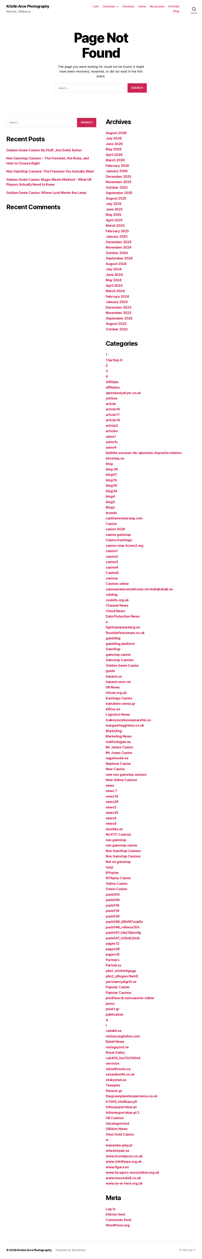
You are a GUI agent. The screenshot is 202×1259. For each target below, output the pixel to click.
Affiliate (112, 382)
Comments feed (118, 1220)
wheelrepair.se (117, 1151)
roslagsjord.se (117, 1047)
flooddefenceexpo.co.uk (125, 633)
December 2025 (118, 177)
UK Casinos (115, 1118)
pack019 (112, 911)
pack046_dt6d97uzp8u (124, 922)
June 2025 (114, 209)
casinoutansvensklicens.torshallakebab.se (139, 589)
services (112, 1063)
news (110, 785)
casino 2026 (115, 529)
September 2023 (119, 318)
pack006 (113, 900)
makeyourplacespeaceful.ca (128, 720)
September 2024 (119, 258)
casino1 (112, 551)
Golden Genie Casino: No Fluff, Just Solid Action (44, 150)
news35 (112, 813)
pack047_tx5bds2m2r (123, 938)
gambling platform (120, 644)
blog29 (111, 486)
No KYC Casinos (118, 834)
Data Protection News (123, 616)
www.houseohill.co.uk (123, 1178)
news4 (111, 818)
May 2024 (114, 280)
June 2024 (114, 275)
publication (114, 1014)
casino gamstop (118, 535)
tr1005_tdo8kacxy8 (121, 1102)
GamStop (113, 649)
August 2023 (116, 324)
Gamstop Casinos (120, 660)
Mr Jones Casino (119, 753)
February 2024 (117, 297)
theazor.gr (114, 1091)
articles (112, 431)
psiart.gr (113, 1009)
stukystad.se (116, 1080)
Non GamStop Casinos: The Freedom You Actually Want (50, 171)
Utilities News (117, 1129)
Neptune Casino (118, 764)
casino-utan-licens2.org (124, 546)
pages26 (113, 949)
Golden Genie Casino (122, 666)
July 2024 (114, 269)
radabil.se (114, 1031)
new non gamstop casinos (126, 775)
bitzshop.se (115, 458)
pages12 (112, 943)
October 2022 (117, 329)
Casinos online (117, 584)
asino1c (112, 442)
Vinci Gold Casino (120, 1134)
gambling (113, 638)
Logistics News (118, 714)
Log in (110, 1209)
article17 (113, 415)
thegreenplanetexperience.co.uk (131, 1096)
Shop (176, 11)
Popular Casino (118, 987)
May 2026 (114, 149)
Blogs (110, 507)
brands (111, 513)
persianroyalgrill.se (121, 982)
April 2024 (114, 286)
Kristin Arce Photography (27, 6)
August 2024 (116, 264)
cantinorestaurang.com (124, 518)
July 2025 (114, 204)
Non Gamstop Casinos (123, 856)
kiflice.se (113, 709)
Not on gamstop (118, 862)
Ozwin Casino (116, 889)
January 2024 (117, 302)
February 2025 (117, 231)
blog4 (110, 496)
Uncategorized (117, 1123)
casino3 (112, 562)
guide (110, 671)
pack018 (112, 905)
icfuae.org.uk (116, 693)
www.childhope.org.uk (124, 1162)
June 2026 (114, 144)
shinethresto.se (118, 1069)
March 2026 (115, 160)
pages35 (113, 954)
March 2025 (115, 226)
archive (111, 398)
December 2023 (118, 307)
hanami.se (114, 676)
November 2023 (118, 313)
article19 (113, 420)
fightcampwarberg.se (123, 627)
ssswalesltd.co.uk (120, 1074)
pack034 (113, 916)
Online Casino (117, 884)
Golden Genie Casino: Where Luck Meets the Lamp (46, 193)
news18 (112, 796)
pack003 (113, 894)
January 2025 (117, 236)
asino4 (111, 447)
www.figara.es (117, 1167)
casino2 (112, 556)
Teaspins (113, 1085)
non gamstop (116, 840)
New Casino (115, 769)
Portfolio (173, 6)
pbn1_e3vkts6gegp (121, 971)
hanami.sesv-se (118, 682)
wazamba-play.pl (119, 1145)
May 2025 (113, 215)
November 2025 (118, 182)
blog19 (111, 480)
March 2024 (115, 291)
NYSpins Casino (118, 878)
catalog (112, 595)
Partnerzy (113, 965)
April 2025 (114, 220)
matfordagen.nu (118, 742)
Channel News (117, 605)
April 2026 (114, 155)
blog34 (111, 491)
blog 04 (112, 469)
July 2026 (114, 138)
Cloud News (115, 611)
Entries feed (115, 1214)
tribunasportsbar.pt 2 (122, 1113)
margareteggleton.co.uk (125, 725)
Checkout (109, 6)
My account (157, 6)
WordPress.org (118, 1225)
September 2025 (119, 193)
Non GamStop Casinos (123, 851)
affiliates (113, 387)
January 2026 (117, 171)
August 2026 (116, 133)
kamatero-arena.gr (120, 704)
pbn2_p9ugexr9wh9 (122, 976)
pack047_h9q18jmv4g (123, 933)
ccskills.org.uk (117, 600)
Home (142, 6)
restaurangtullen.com (123, 1036)
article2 (112, 426)
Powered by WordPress (71, 1250)
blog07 (111, 475)
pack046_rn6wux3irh (123, 927)
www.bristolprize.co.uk (124, 1156)
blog (109, 464)
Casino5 (112, 573)
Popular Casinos (118, 993)
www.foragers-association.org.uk (132, 1172)
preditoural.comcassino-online (130, 998)
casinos (112, 578)
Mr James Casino (119, 747)
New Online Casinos (121, 780)
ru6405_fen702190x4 (123, 1058)
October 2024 (117, 253)
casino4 (112, 567)
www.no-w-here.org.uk (124, 1183)
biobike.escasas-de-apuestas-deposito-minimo (143, 453)
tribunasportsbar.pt (121, 1107)
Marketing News (119, 736)
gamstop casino (118, 655)
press (110, 1004)
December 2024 (118, 242)
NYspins (112, 873)
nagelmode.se (117, 758)
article (111, 404)
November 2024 (118, 247)
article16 (113, 409)
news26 (112, 802)
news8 (111, 824)
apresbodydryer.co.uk (123, 393)
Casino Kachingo (119, 540)
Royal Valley (115, 1053)
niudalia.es (114, 829)
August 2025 (116, 198)
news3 (111, 807)
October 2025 (117, 187)
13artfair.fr (114, 360)
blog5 (110, 502)
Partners (112, 960)
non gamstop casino (121, 845)
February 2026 (117, 166)
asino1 (111, 437)
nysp (109, 867)
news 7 (111, 791)
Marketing (114, 731)
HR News (113, 687)
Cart (96, 6)
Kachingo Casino (119, 698)
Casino (111, 524)
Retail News (115, 1042)
